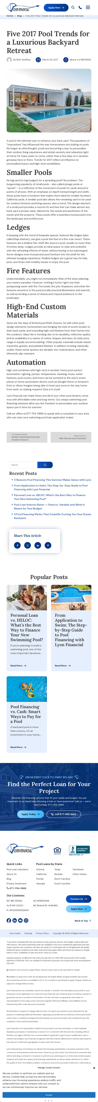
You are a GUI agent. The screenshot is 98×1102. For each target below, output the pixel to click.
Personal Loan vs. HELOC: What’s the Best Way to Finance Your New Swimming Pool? (26, 627)
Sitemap (28, 933)
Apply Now (54, 7)
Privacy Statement (17, 883)
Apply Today (29, 814)
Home (10, 16)
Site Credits (15, 933)
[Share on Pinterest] (48, 545)
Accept (49, 1095)
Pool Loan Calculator (18, 869)
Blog (19, 16)
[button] (94, 1067)
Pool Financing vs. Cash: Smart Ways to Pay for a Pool (25, 714)
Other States (79, 874)
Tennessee (78, 869)
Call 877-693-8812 (65, 814)
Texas (57, 869)
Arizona (40, 869)
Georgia (40, 883)
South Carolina (62, 883)
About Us (12, 874)
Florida (39, 878)
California (41, 874)
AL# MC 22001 (15, 905)
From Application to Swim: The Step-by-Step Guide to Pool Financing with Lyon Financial (71, 630)
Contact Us (76, 899)
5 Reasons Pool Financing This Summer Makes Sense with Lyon (52, 479)
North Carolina (62, 878)
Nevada (58, 874)
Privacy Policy (42, 933)
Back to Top (81, 920)
